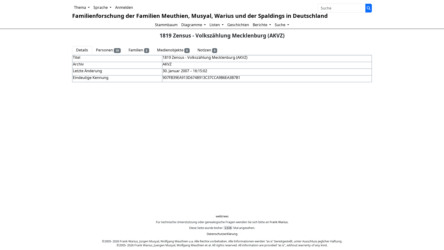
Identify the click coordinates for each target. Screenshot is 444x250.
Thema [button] (80, 7)
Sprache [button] (101, 7)
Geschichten (238, 24)
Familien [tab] (138, 50)
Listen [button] (215, 24)
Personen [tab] (107, 50)
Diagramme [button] (192, 24)
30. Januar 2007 (176, 70)
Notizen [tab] (206, 50)
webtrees (222, 216)
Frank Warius (279, 222)
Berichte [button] (260, 24)
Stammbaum (166, 24)
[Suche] (368, 8)
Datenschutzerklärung (222, 234)
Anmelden (124, 7)
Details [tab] (82, 50)
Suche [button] (280, 24)
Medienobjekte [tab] (172, 50)
